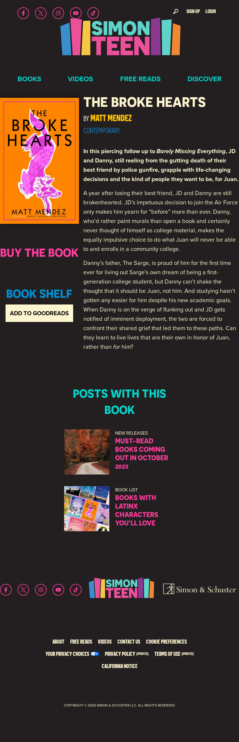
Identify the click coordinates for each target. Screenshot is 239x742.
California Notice (120, 666)
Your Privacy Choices (67, 653)
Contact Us (128, 641)
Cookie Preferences (166, 641)
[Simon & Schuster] (199, 589)
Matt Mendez (111, 117)
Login (210, 11)
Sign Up (193, 11)
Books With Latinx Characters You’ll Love (136, 510)
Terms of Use (174, 653)
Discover (204, 79)
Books (29, 79)
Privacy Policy (127, 653)
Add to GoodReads (39, 313)
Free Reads (140, 79)
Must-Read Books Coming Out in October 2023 (141, 453)
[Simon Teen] (119, 40)
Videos (80, 79)
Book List (126, 489)
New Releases (131, 433)
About (58, 641)
